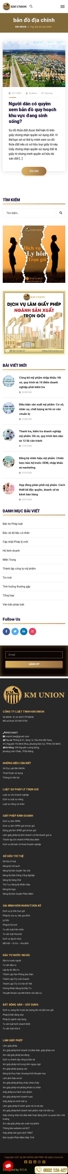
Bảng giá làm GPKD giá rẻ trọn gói (19, 830)
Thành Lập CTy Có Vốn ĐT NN (17, 984)
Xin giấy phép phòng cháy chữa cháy (21, 1083)
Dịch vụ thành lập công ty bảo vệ (19, 1059)
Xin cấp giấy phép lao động (16, 1055)
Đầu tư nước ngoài (12, 960)
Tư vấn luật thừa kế (12, 934)
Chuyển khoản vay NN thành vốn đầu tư (22, 993)
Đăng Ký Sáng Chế (12, 880)
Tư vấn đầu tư (9, 965)
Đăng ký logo (9, 889)
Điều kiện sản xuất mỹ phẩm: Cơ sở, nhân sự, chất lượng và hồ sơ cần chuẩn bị (41, 409)
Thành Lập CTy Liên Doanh (16, 979)
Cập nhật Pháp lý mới (15, 541)
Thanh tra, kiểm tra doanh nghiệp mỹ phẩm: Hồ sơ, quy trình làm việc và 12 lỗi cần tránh (41, 436)
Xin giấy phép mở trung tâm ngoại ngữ (22, 1064)
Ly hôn (6, 920)
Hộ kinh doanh (11, 550)
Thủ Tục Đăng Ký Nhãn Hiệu (16, 884)
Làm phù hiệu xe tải (12, 1078)
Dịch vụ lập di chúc (12, 939)
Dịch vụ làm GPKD (11, 821)
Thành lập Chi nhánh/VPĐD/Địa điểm (21, 839)
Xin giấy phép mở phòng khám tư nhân (22, 1087)
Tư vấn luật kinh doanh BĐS (16, 1024)
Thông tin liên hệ (11, 777)
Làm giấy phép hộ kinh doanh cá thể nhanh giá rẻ (27, 835)
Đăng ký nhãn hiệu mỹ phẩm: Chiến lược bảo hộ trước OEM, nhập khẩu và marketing (41, 463)
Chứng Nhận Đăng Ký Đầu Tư (17, 988)
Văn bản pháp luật (13, 604)
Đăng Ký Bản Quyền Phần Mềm (18, 894)
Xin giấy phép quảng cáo (15, 1069)
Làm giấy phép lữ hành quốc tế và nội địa (23, 1106)
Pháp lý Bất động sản (13, 1015)
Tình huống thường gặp (16, 586)
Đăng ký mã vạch (11, 866)
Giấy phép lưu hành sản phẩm (17, 1092)
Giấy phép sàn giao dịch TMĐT (18, 1133)
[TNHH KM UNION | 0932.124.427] (15, 6)
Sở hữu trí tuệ (9, 861)
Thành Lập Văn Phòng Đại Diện (18, 974)
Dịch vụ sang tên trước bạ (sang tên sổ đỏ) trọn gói (28, 1010)
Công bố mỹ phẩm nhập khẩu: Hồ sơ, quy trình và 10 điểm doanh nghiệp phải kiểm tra (40, 382)
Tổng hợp (48, 93)
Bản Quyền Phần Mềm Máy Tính (18, 1137)
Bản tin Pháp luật (13, 523)
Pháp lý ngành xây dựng (14, 1019)
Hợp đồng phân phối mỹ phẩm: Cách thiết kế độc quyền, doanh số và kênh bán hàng (42, 489)
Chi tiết (34, 171)
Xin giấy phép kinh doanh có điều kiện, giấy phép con (29, 1050)
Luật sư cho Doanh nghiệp (16, 795)
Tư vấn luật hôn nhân (13, 929)
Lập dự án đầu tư (11, 970)
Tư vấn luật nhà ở (11, 1028)
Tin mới (7, 577)
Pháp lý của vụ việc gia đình (16, 915)
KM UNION (20, 27)
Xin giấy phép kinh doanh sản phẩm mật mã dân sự (28, 1110)
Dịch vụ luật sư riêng (13, 799)
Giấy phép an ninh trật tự (15, 1101)
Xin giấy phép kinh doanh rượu (18, 1096)
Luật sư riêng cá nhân (13, 804)
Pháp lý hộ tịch (10, 925)
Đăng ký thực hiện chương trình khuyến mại (24, 1073)
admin (34, 93)
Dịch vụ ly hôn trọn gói (14, 911)
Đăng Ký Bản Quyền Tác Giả (16, 870)
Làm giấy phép (10, 1046)
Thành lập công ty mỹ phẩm (19, 568)
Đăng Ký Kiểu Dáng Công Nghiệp (18, 875)
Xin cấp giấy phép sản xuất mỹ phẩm (21, 1123)
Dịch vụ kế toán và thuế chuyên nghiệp (22, 844)
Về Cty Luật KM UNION (14, 768)
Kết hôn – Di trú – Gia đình (16, 943)
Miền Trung (9, 559)
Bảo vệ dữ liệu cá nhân (16, 533)
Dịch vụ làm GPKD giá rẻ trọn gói (19, 826)
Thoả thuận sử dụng (13, 773)
